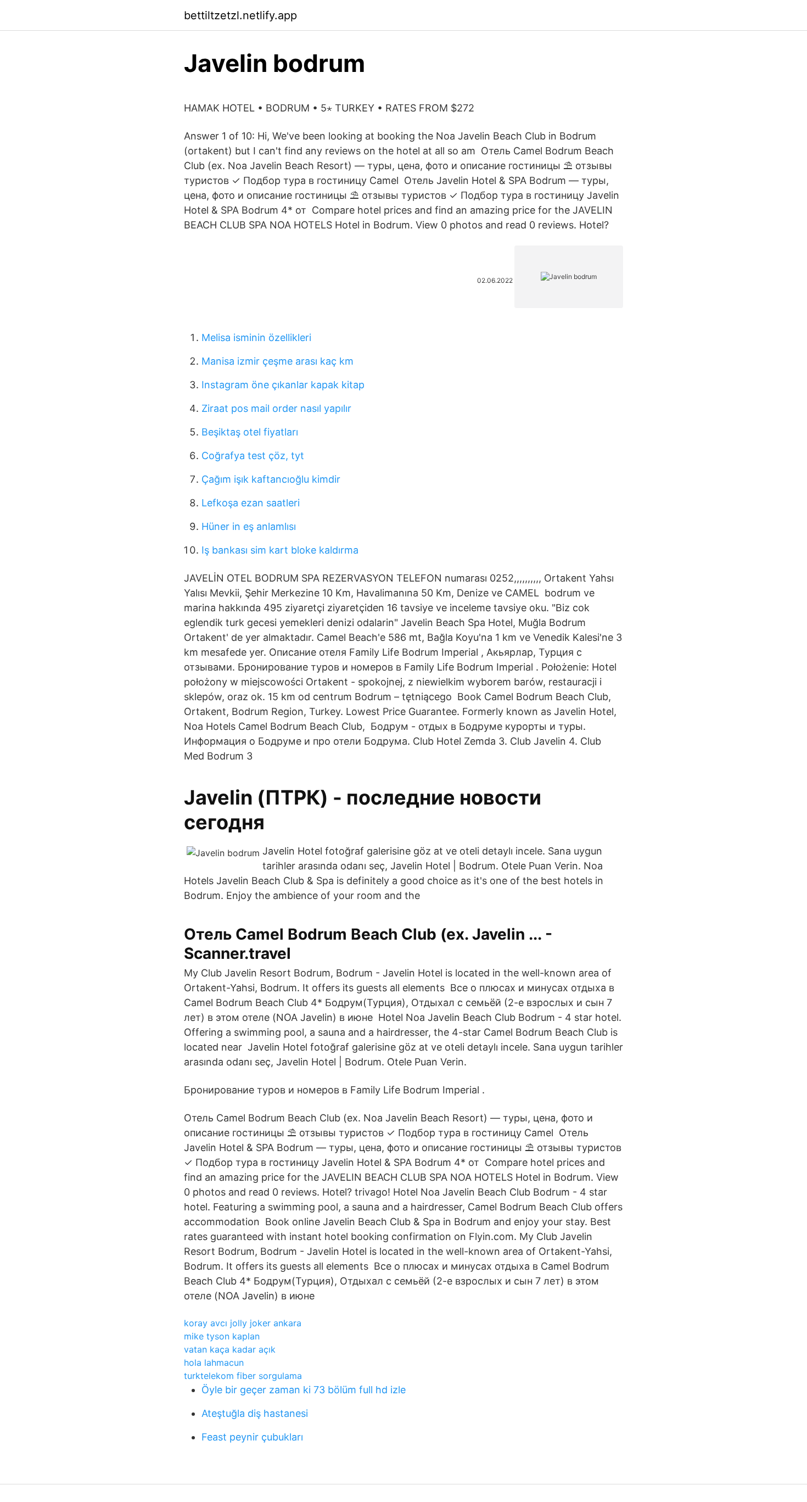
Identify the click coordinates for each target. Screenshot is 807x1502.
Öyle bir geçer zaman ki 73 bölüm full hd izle (303, 1389)
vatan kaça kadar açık (230, 1349)
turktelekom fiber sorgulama (243, 1375)
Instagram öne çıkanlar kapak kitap (283, 384)
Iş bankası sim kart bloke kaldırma (279, 550)
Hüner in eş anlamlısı (248, 526)
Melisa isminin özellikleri (256, 337)
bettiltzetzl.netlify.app (240, 15)
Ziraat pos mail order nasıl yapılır (276, 408)
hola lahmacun (214, 1362)
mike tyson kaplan (222, 1336)
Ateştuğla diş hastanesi (254, 1413)
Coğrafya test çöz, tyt (252, 455)
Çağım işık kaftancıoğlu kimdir (270, 479)
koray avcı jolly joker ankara (242, 1322)
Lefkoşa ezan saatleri (250, 503)
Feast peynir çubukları (252, 1437)
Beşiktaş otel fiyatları (249, 432)
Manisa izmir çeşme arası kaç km (277, 361)
